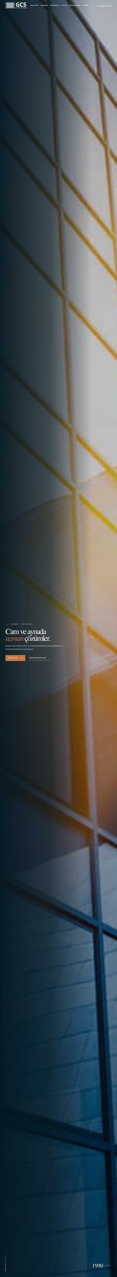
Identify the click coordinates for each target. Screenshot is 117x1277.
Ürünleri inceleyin (39, 658)
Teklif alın (12, 658)
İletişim (86, 5)
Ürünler (44, 5)
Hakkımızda (54, 5)
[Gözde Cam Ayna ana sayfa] (17, 5)
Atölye (64, 5)
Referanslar (75, 5)
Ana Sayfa (34, 5)
